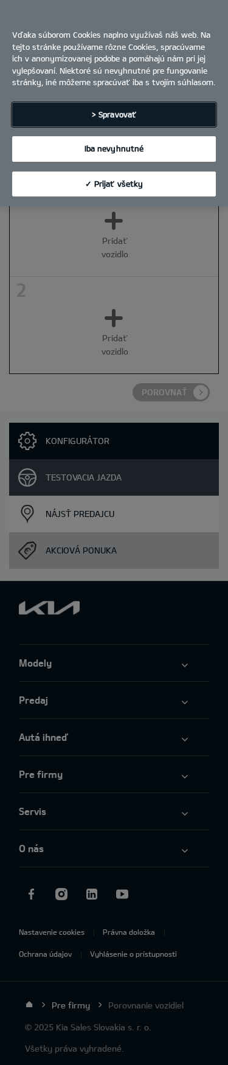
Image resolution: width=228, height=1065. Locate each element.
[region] (114, 103)
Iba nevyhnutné (114, 148)
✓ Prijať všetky (114, 184)
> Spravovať (114, 114)
